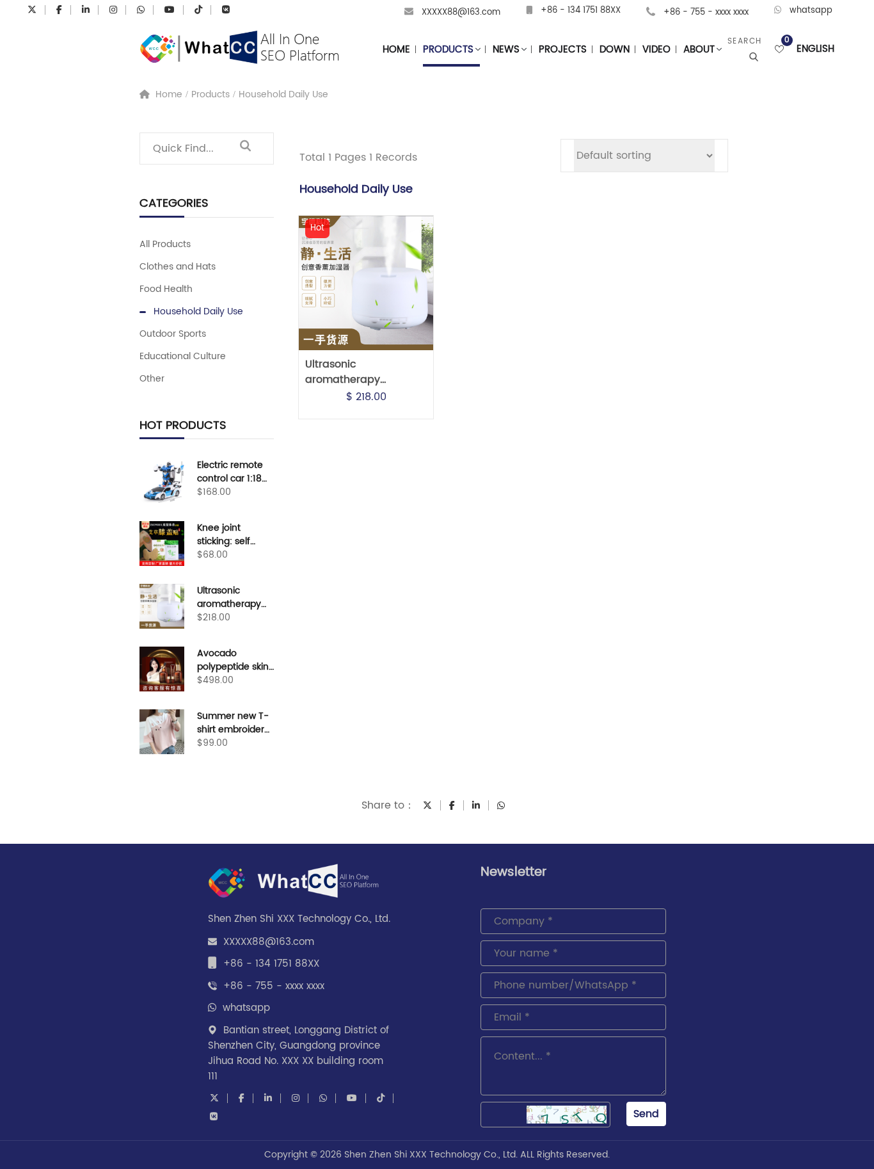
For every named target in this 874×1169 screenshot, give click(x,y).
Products (448, 50)
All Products (165, 244)
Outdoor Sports (172, 334)
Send (646, 1114)
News (506, 50)
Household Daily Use (283, 94)
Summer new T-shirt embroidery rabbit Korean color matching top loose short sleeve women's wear (233, 722)
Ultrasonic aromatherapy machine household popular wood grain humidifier (231, 597)
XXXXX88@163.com (461, 12)
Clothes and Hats (177, 266)
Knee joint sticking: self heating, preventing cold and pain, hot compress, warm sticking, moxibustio (233, 534)
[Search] (245, 149)
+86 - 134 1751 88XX (581, 10)
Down (615, 50)
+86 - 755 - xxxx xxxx (706, 12)
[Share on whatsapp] (501, 805)
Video (656, 50)
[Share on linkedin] (476, 805)
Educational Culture (182, 356)
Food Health (166, 289)
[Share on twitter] (427, 805)
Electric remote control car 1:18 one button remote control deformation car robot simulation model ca (233, 471)
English (815, 49)
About (699, 50)
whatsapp (811, 10)
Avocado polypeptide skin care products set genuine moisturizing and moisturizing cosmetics (233, 660)
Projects (563, 50)
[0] (779, 49)
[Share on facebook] (452, 805)
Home (396, 50)
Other (151, 378)
